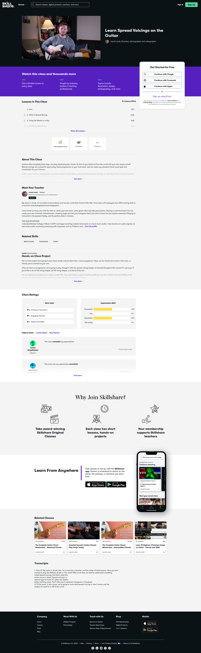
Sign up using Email (162, 96)
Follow (42, 192)
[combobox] (60, 4)
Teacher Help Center (97, 625)
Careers (40, 625)
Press (39, 628)
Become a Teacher (96, 622)
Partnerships (67, 625)
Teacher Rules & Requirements (100, 628)
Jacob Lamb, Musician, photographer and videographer (133, 41)
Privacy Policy (147, 102)
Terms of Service (172, 101)
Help (82, 643)
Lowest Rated (41, 333)
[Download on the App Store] (94, 484)
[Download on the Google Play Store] (153, 630)
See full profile (91, 226)
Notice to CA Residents (131, 643)
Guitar (55, 241)
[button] (26, 4)
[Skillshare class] (50, 530)
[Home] (8, 4)
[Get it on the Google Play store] (116, 484)
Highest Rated (28, 333)
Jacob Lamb (37, 192)
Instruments (43, 241)
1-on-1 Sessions (121, 628)
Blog (38, 632)
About (39, 622)
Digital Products (121, 625)
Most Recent (54, 333)
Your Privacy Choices (109, 643)
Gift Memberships (122, 622)
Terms (97, 643)
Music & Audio (29, 241)
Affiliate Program (69, 622)
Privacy (89, 643)
